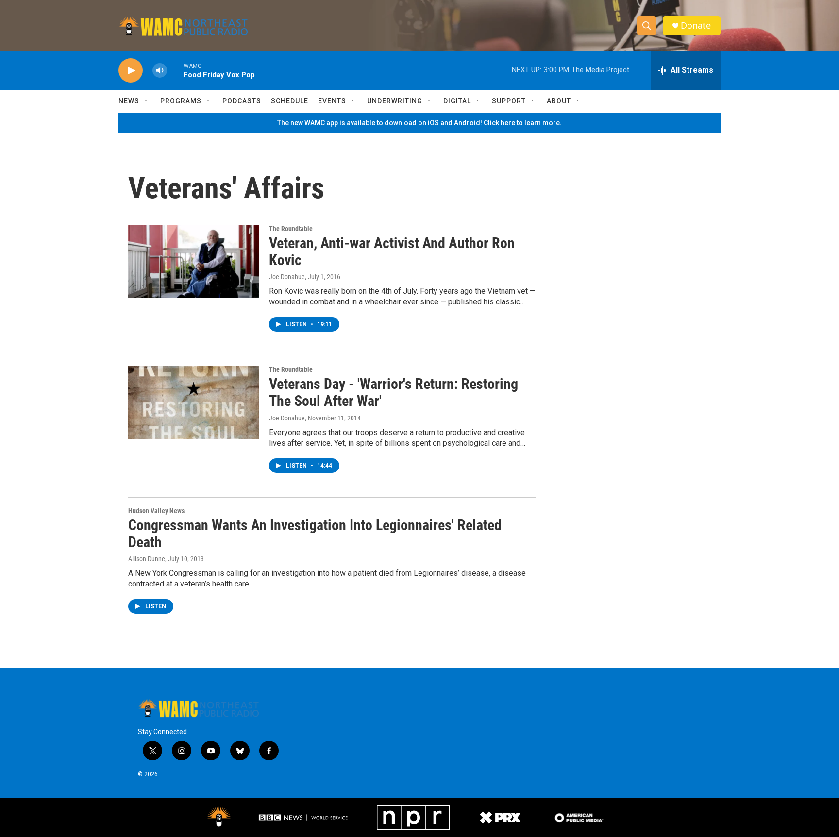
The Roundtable (291, 229)
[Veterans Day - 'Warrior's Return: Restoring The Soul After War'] (193, 402)
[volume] (159, 71)
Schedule (289, 101)
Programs (180, 101)
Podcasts (241, 101)
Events (332, 101)
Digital (457, 101)
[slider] (175, 70)
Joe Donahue (287, 277)
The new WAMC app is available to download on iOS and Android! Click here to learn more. (419, 123)
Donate (696, 25)
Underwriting (394, 101)
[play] (130, 70)
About (559, 101)
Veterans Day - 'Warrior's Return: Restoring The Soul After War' (393, 392)
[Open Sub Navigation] (147, 101)
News (128, 101)
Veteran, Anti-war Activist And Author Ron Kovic (392, 251)
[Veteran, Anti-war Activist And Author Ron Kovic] (193, 261)
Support (509, 101)
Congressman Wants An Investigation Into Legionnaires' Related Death (315, 534)
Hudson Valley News (156, 511)
